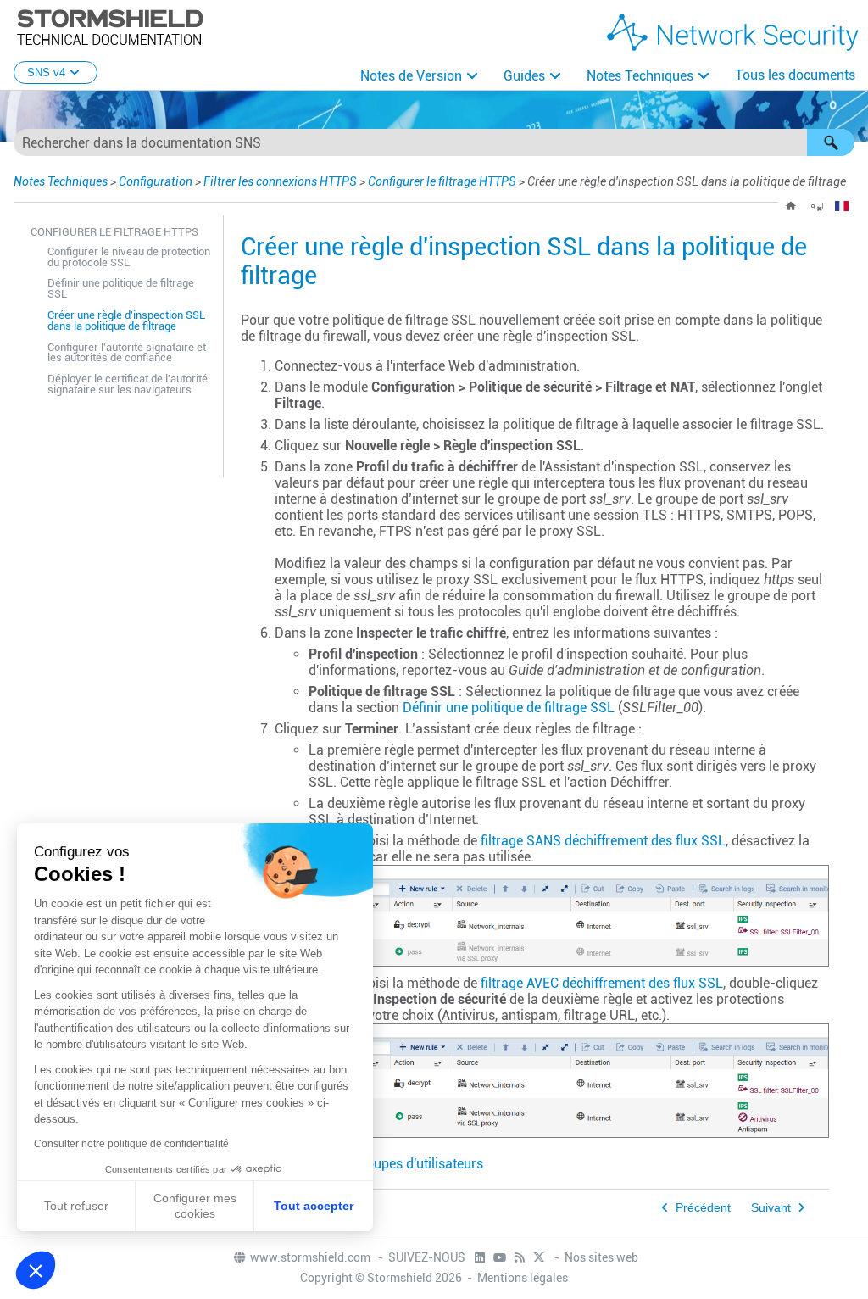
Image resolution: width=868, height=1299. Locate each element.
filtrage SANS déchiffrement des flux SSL (603, 841)
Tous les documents (795, 75)
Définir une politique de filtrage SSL (120, 288)
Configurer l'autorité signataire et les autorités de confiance (126, 353)
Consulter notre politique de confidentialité (131, 1144)
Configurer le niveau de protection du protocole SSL (128, 257)
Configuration (155, 181)
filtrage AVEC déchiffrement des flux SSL (602, 983)
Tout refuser (76, 1206)
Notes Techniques (640, 76)
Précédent (703, 1207)
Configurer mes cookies (194, 1205)
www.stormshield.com (311, 1257)
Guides (524, 76)
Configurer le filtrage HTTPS (442, 181)
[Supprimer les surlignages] (816, 206)
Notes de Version (411, 76)
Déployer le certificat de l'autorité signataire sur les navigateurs (127, 384)
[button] (830, 142)
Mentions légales (522, 1278)
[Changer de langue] (841, 206)
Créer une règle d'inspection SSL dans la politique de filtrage (126, 320)
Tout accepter (313, 1206)
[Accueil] (791, 206)
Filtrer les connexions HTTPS (280, 181)
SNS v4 (46, 72)
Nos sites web (601, 1257)
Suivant (771, 1207)
